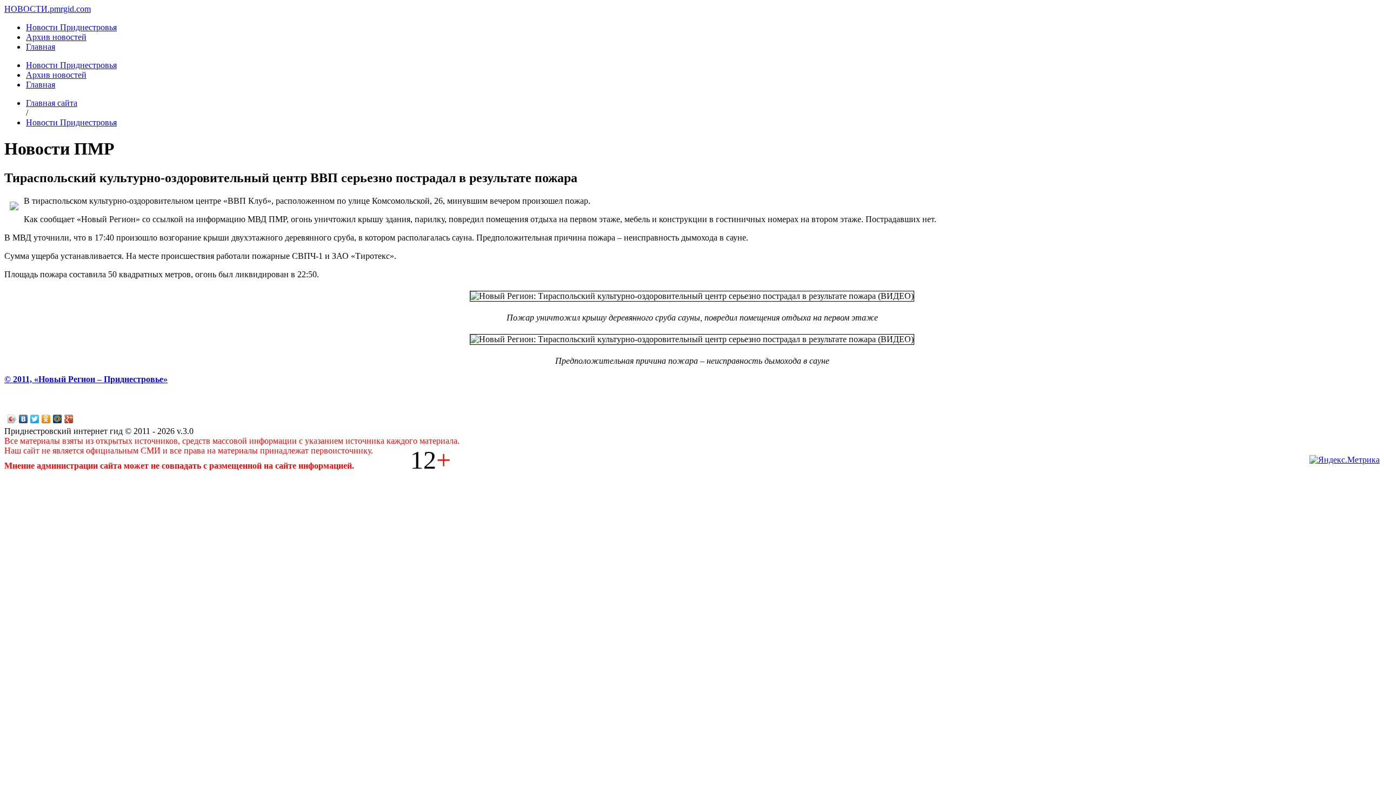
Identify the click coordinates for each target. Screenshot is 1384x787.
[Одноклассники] (46, 419)
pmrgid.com (70, 9)
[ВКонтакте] (23, 419)
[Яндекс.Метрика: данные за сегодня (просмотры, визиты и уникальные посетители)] (1344, 460)
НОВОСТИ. (27, 9)
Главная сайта (51, 103)
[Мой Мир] (57, 419)
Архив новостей (56, 37)
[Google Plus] (69, 419)
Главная (40, 46)
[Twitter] (35, 419)
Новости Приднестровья (71, 27)
